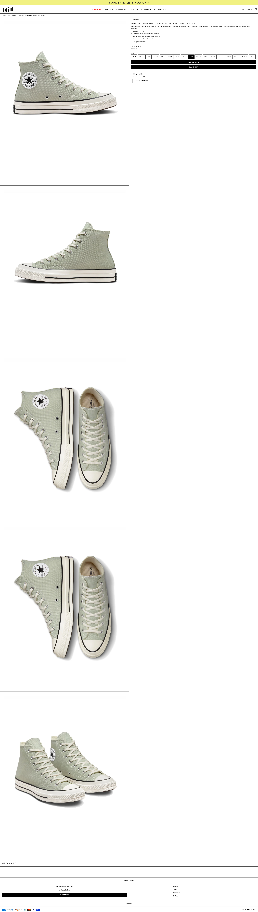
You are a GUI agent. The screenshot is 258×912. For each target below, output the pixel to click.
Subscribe (64, 895)
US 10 (220, 56)
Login (242, 9)
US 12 (252, 56)
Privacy (175, 886)
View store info (141, 81)
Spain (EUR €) (247, 910)
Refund (175, 896)
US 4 (134, 56)
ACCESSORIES (159, 9)
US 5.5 (155, 56)
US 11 (236, 56)
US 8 (191, 56)
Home (4, 15)
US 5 (148, 56)
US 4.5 (141, 56)
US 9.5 (213, 56)
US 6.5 (170, 56)
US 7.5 (184, 56)
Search (249, 9)
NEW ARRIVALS (121, 9)
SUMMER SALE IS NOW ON (128, 2)
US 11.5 (244, 56)
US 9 (205, 56)
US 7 (177, 56)
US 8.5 (198, 56)
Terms (175, 889)
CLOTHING (132, 9)
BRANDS (108, 9)
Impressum (176, 893)
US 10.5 (228, 56)
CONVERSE (12, 15)
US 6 (162, 56)
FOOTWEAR (145, 9)
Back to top (129, 880)
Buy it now (193, 67)
